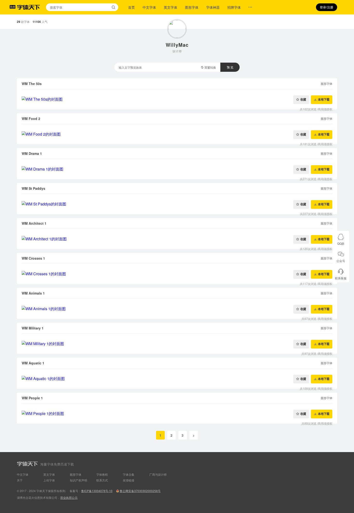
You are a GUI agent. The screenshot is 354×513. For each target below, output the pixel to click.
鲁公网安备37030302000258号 (140, 491)
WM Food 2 (31, 118)
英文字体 (170, 7)
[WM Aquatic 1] (177, 378)
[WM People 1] (177, 413)
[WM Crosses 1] (177, 274)
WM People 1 (32, 397)
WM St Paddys (33, 188)
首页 (131, 7)
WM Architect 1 (34, 223)
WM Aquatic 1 (33, 363)
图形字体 (191, 7)
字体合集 (128, 474)
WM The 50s (32, 83)
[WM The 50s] (177, 99)
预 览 (230, 67)
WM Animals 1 (33, 293)
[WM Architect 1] (177, 239)
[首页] (28, 7)
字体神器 (213, 7)
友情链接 (128, 480)
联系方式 (102, 480)
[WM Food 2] (177, 134)
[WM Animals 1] (177, 309)
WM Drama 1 (32, 153)
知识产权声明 (78, 480)
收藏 (303, 99)
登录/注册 (326, 7)
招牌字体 (234, 7)
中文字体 (149, 7)
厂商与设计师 (158, 474)
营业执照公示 (69, 497)
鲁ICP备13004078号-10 (96, 491)
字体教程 (102, 474)
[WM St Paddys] (177, 204)
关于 (20, 480)
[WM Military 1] (177, 344)
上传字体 (49, 480)
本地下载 (323, 99)
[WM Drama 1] (177, 169)
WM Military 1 (33, 328)
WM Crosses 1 (33, 258)
